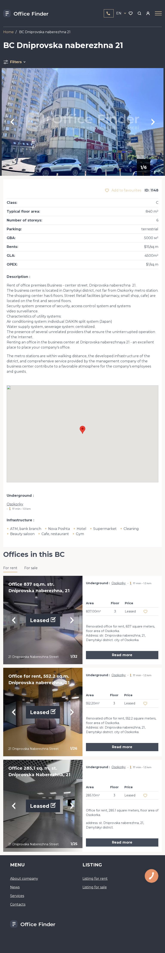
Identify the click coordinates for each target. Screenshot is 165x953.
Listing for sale (94, 887)
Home (8, 32)
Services (17, 896)
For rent (10, 568)
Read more (122, 655)
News (15, 887)
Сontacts (17, 904)
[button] (82, 430)
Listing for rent (95, 879)
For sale (31, 568)
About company (24, 879)
